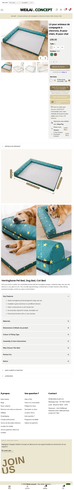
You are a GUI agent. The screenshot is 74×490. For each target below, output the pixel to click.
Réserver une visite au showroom (11, 409)
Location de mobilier (7, 426)
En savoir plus (7, 450)
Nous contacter (5, 406)
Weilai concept (31, 484)
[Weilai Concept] (5, 2)
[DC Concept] (24, 2)
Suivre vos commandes (32, 402)
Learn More (66, 128)
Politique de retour (30, 406)
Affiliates (3, 413)
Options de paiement (31, 423)
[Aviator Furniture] (30, 2)
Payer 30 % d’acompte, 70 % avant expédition (60, 88)
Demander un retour (31, 409)
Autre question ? (30, 416)
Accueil (13, 16)
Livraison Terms (30, 413)
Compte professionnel (7, 419)
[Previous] (40, 58)
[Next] (45, 58)
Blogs (2, 402)
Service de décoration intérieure (11, 423)
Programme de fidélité (31, 419)
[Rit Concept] (11, 2)
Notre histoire (5, 399)
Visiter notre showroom (60, 97)
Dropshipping (5, 416)
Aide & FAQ (28, 399)
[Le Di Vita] (18, 2)
